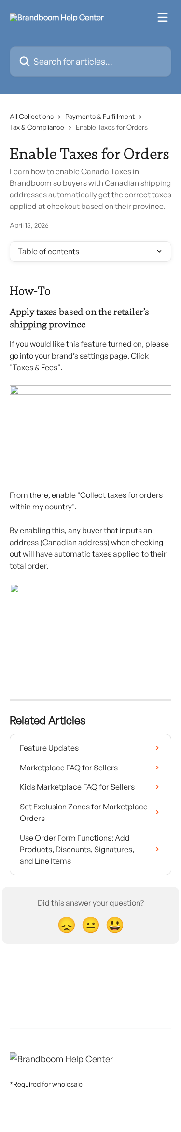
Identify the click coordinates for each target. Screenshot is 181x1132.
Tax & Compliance (37, 127)
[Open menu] (162, 17)
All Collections (32, 116)
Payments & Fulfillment (100, 116)
